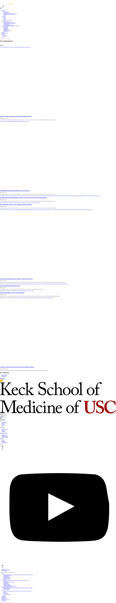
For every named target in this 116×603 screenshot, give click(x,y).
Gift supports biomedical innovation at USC (10, 285)
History (3, 440)
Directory (5, 35)
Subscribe (5, 36)
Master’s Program (6, 28)
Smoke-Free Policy (4, 570)
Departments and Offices (4, 433)
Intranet (1, 444)
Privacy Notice (4, 569)
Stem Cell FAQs (6, 11)
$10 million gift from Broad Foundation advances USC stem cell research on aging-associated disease (23, 197)
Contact (3, 34)
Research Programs (4, 436)
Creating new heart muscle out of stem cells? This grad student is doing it (17, 367)
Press (2, 425)
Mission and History (6, 12)
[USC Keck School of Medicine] (6, 4)
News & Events (4, 16)
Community (3, 424)
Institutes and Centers (5, 435)
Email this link (4, 376)
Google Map (2, 416)
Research (3, 20)
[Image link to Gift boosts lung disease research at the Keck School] (17, 290)
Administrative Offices (5, 437)
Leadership (3, 441)
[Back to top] (1, 380)
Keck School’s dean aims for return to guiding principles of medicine (16, 204)
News (4, 17)
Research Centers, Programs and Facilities (10, 23)
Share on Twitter (4, 375)
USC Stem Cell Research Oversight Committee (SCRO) (12, 25)
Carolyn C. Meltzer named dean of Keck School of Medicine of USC (16, 116)
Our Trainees (5, 31)
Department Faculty (6, 21)
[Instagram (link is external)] (2, 449)
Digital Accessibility (5, 442)
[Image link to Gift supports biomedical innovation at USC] (34, 283)
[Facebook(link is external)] (2, 446)
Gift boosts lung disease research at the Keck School (12, 292)
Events (5, 18)
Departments (3, 434)
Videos (5, 19)
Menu (1, 7)
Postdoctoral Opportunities (7, 30)
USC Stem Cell (4, 10)
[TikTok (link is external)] (2, 567)
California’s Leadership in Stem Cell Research (10, 13)
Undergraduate (6, 27)
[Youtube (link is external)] (59, 564)
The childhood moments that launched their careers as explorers (15, 190)
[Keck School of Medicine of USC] (58, 413)
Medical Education (6, 29)
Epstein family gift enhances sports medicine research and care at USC (16, 278)
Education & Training (5, 26)
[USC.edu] (3, 7)
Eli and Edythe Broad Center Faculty (9, 22)
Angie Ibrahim (2, 378)
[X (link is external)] (2, 448)
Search (3, 37)
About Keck (2, 438)
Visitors (3, 426)
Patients (3, 423)
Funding (3, 32)
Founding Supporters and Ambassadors (9, 14)
